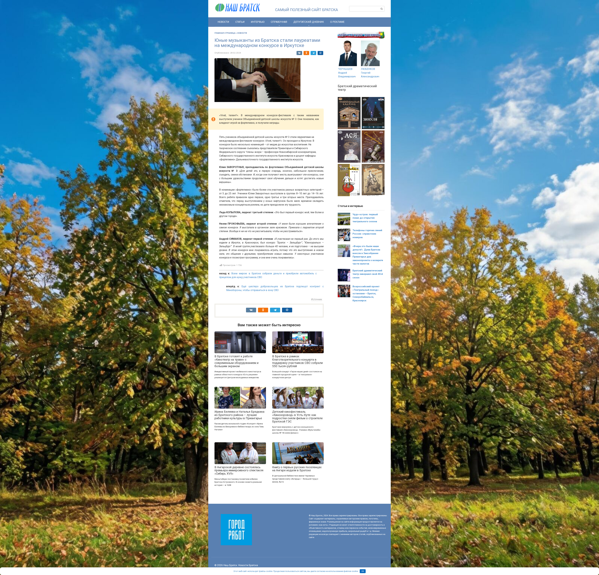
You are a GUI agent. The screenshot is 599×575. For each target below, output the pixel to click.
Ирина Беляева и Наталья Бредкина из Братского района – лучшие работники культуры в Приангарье (239, 415)
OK (362, 571)
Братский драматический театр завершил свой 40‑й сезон (368, 274)
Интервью (258, 21)
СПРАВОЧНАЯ (279, 21)
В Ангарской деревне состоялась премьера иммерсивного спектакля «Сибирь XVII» (238, 470)
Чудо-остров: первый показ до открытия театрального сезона (365, 218)
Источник (316, 299)
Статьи (240, 21)
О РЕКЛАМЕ (337, 21)
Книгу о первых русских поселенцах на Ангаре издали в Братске (296, 468)
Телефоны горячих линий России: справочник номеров (367, 234)
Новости (223, 21)
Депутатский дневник (308, 21)
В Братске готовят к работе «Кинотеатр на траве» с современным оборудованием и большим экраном (236, 361)
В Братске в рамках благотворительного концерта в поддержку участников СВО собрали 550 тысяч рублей (297, 361)
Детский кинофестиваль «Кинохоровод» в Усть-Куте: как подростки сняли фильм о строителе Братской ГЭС (297, 416)
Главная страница (224, 33)
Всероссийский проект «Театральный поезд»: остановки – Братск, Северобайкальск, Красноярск (366, 293)
